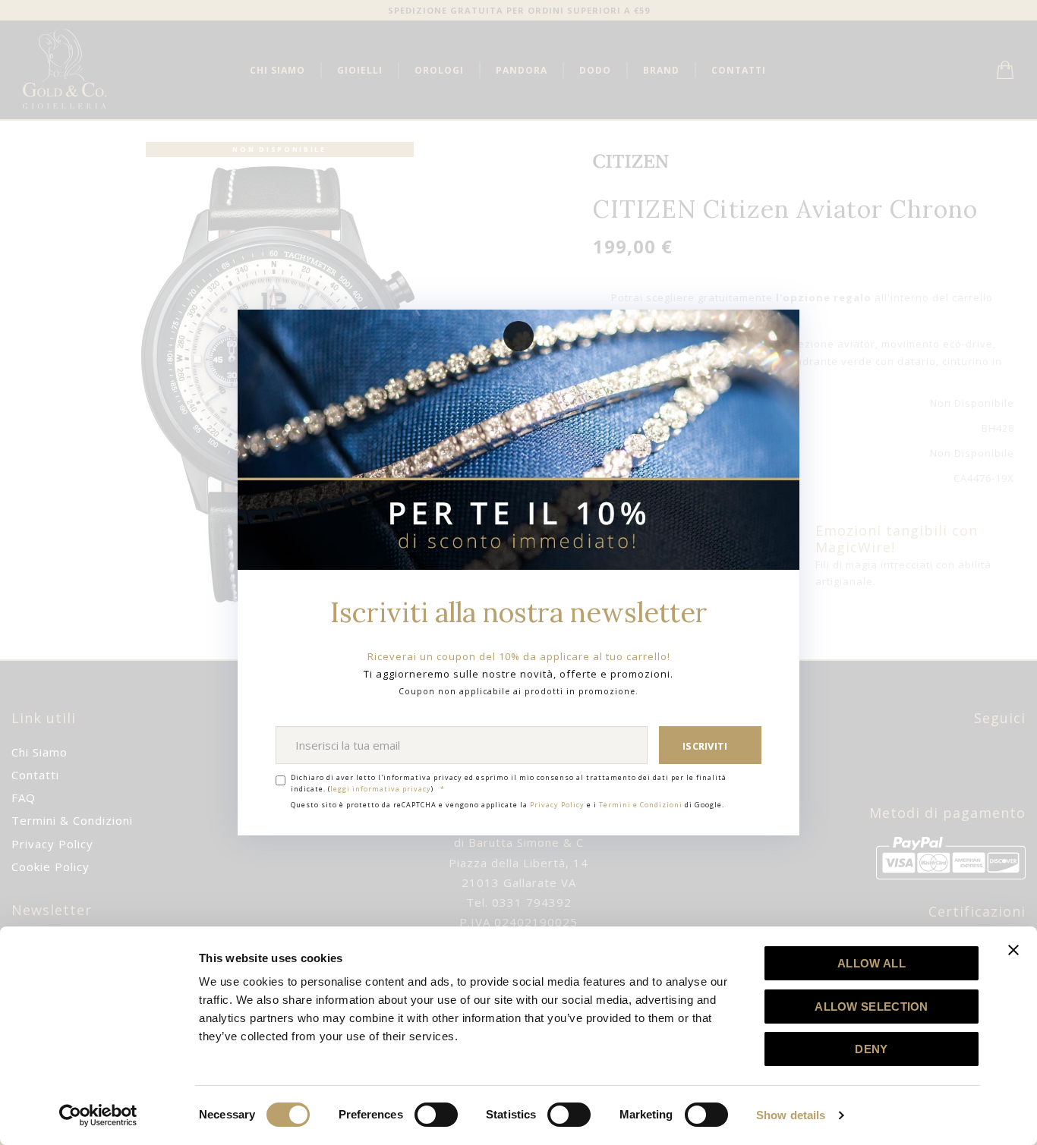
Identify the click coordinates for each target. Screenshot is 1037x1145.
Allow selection (871, 1006)
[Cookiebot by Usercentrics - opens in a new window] (98, 1115)
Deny (871, 1049)
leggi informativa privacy (380, 789)
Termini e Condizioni (640, 805)
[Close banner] (1013, 950)
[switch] (436, 1115)
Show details (790, 1115)
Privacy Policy (557, 805)
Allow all (871, 963)
